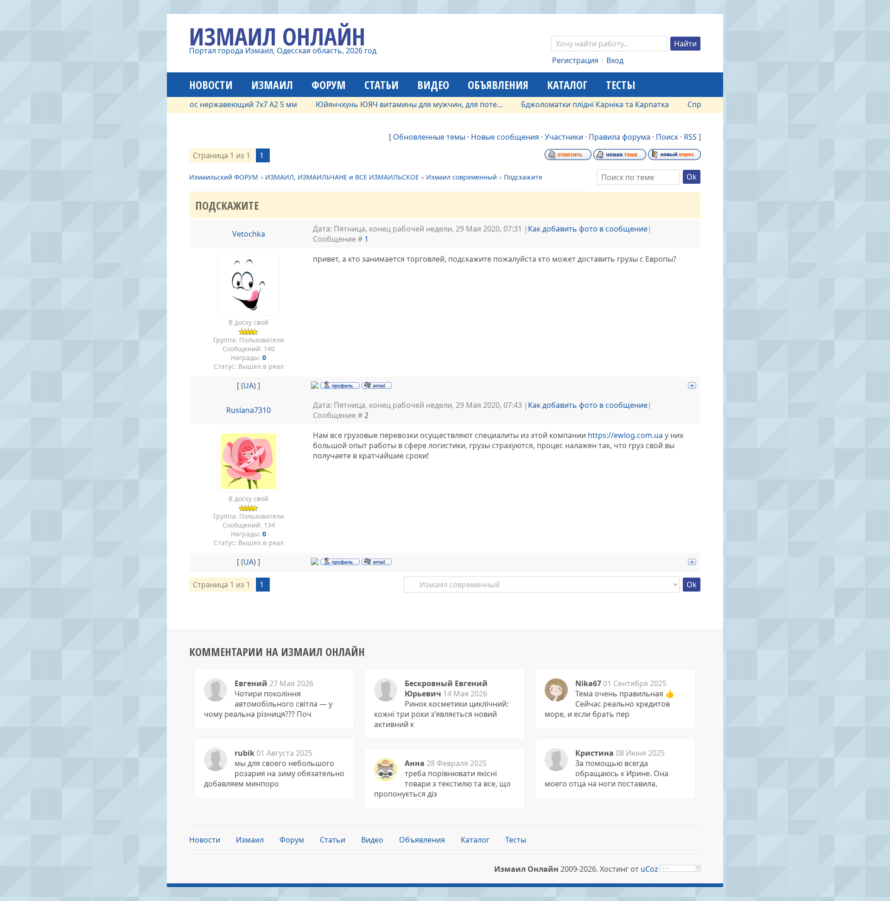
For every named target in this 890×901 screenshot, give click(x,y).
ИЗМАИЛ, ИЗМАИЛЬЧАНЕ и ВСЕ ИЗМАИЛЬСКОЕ (342, 177)
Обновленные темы (429, 137)
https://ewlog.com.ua (625, 435)
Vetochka (248, 234)
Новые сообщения (505, 137)
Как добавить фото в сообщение (588, 229)
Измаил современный (461, 177)
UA (248, 385)
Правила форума (619, 137)
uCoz (649, 869)
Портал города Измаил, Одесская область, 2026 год (282, 50)
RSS (690, 137)
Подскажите (523, 177)
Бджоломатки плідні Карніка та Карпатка (574, 104)
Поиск (667, 137)
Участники (564, 137)
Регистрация (575, 60)
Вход (614, 60)
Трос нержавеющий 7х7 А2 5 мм (219, 104)
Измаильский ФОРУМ (223, 177)
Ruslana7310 (248, 410)
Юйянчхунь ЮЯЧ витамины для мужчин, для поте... (388, 104)
